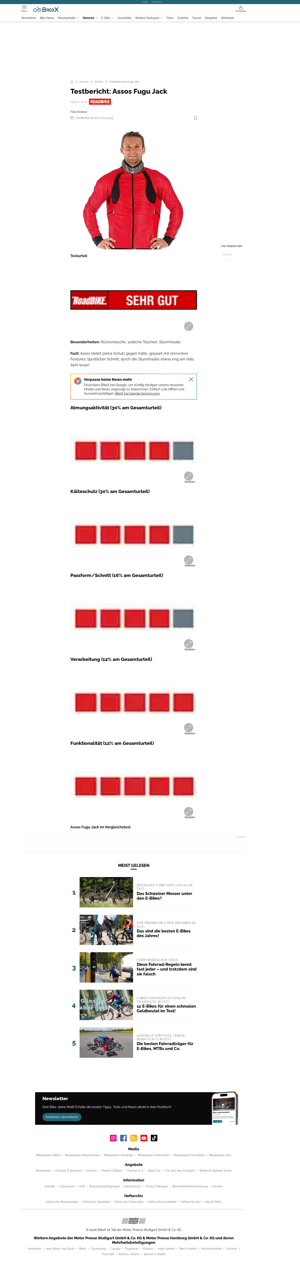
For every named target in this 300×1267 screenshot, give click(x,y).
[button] (133, 186)
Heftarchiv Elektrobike (128, 1201)
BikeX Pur (154, 1170)
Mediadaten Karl (220, 1155)
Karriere (217, 1186)
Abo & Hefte (213, 1201)
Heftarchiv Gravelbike (162, 1201)
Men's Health (188, 1248)
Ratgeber (211, 18)
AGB (82, 1186)
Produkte (156, 1)
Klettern (91, 1170)
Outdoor (231, 1248)
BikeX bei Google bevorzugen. (137, 393)
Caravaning (98, 1248)
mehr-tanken (166, 1248)
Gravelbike (124, 18)
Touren (196, 18)
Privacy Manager (157, 1186)
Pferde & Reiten (111, 1170)
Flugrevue (131, 1248)
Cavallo (115, 1248)
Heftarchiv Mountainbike (62, 1201)
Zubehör (183, 18)
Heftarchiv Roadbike (96, 1201)
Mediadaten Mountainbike (82, 1155)
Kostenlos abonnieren (62, 1117)
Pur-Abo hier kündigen (180, 1170)
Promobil (108, 1254)
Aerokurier (34, 1248)
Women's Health (154, 1254)
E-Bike (105, 18)
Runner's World (129, 1254)
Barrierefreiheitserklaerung (190, 1186)
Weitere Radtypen (147, 18)
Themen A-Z (135, 1170)
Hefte (145, 1)
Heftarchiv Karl (191, 1201)
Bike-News (47, 18)
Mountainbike (67, 18)
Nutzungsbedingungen (104, 1186)
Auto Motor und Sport (60, 1248)
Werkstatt (227, 18)
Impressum (67, 1186)
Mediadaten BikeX (48, 1155)
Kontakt (50, 1186)
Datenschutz (132, 1186)
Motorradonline (211, 1248)
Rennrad (88, 18)
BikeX (82, 1248)
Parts (170, 18)
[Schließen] (191, 379)
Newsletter (28, 18)
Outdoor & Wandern (68, 1170)
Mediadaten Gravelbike (189, 1155)
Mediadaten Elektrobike (153, 1155)
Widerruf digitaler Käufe (215, 1170)
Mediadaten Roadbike (118, 1155)
